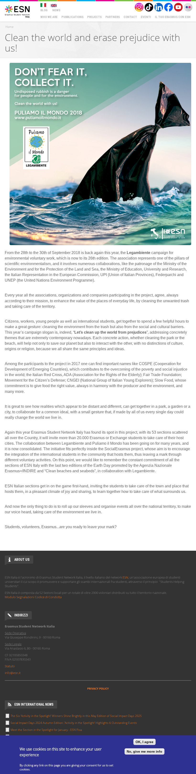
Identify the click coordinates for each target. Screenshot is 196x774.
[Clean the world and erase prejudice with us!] (54, 3)
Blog (44, 10)
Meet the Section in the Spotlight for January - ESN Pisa (46, 730)
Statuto (10, 666)
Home (9, 27)
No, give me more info (144, 751)
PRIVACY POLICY (98, 688)
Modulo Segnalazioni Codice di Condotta (33, 597)
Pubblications (72, 17)
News (56, 10)
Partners (112, 17)
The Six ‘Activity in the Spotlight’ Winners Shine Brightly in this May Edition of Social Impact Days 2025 (76, 716)
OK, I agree (144, 742)
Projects (94, 17)
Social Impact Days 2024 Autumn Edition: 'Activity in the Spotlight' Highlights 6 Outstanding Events (74, 723)
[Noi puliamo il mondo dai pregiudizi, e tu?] (43, 3)
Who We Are (49, 17)
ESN (125, 577)
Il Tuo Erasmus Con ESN (173, 17)
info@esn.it (13, 673)
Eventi (146, 17)
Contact (130, 17)
